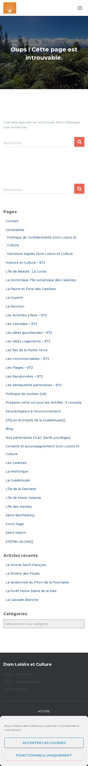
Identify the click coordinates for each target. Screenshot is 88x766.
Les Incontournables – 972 (27, 359)
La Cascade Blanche (22, 600)
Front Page (15, 524)
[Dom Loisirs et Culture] (11, 8)
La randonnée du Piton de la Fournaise (37, 582)
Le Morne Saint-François (26, 565)
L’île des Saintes (19, 507)
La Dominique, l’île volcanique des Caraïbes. (41, 280)
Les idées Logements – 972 (28, 341)
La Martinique (17, 471)
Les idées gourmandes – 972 (29, 333)
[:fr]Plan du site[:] (19, 541)
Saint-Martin (16, 533)
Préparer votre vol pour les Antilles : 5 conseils (44, 402)
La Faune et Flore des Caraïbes (31, 289)
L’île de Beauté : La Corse (26, 271)
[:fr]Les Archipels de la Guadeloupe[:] (35, 420)
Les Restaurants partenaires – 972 (34, 385)
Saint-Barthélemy (20, 515)
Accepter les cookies (44, 743)
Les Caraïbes (16, 463)
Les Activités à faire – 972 (26, 315)
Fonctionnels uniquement (44, 755)
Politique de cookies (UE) (26, 394)
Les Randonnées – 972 (24, 376)
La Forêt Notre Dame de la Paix (31, 591)
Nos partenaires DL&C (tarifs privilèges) (38, 438)
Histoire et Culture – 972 (25, 263)
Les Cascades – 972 (21, 324)
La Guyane (14, 297)
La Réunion (15, 306)
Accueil (44, 711)
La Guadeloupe (18, 480)
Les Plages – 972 (19, 368)
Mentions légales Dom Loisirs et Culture (40, 254)
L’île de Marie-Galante (23, 498)
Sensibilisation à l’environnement (33, 411)
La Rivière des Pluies (23, 573)
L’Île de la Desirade (21, 489)
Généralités (15, 230)
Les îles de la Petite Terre (26, 350)
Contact (12, 221)
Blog (9, 429)
